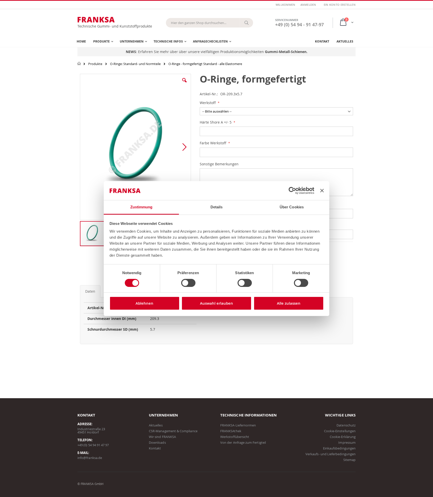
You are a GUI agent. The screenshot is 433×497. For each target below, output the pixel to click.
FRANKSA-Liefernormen (238, 425)
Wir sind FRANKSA (162, 436)
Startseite (79, 63)
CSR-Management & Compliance (173, 431)
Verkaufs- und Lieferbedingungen (330, 454)
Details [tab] (216, 207)
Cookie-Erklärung (343, 436)
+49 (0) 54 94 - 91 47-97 (299, 25)
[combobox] (209, 23)
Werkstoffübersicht (234, 436)
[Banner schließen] (322, 190)
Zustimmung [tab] (141, 207)
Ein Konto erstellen (340, 5)
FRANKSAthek (230, 431)
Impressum (347, 442)
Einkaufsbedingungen (339, 448)
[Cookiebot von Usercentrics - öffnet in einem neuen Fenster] (292, 190)
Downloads (157, 442)
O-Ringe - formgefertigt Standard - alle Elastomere (205, 64)
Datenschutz (346, 425)
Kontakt (155, 448)
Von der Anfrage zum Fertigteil (243, 442)
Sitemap (349, 459)
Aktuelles (156, 425)
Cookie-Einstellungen (340, 431)
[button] (184, 84)
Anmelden (308, 5)
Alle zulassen (288, 303)
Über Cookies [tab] (292, 207)
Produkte (95, 64)
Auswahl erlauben (216, 303)
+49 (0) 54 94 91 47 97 (93, 445)
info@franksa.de (89, 457)
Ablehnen (144, 303)
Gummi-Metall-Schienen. (286, 51)
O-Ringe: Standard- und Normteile (135, 64)
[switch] (188, 283)
